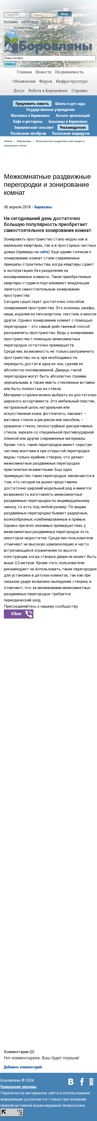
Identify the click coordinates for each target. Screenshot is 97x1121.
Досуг (19, 90)
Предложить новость (32, 103)
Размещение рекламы (18, 1086)
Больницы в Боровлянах (68, 121)
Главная (8, 141)
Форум (45, 81)
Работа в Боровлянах (48, 90)
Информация (24, 141)
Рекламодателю (73, 127)
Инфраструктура (72, 81)
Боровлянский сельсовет (34, 127)
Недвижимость (69, 71)
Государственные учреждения (50, 109)
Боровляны (43, 206)
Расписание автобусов (28, 133)
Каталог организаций (73, 115)
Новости (43, 71)
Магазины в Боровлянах (30, 115)
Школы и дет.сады (70, 103)
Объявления (24, 81)
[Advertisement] (50, 834)
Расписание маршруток (71, 133)
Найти (10, 64)
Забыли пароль (29, 21)
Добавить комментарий (23, 1066)
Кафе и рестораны (27, 121)
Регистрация (11, 21)
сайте (44, 251)
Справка (79, 90)
